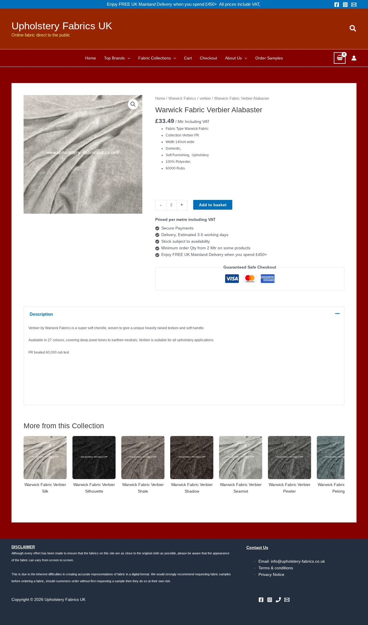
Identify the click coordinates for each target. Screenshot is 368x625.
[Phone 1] (278, 599)
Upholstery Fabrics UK (62, 25)
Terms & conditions (275, 568)
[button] (353, 29)
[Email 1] (353, 4)
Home (160, 98)
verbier (205, 98)
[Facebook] (336, 4)
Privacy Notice (271, 574)
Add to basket (213, 204)
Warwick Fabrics (182, 98)
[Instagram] (345, 4)
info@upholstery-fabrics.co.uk (298, 561)
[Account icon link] (353, 58)
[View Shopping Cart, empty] (340, 57)
